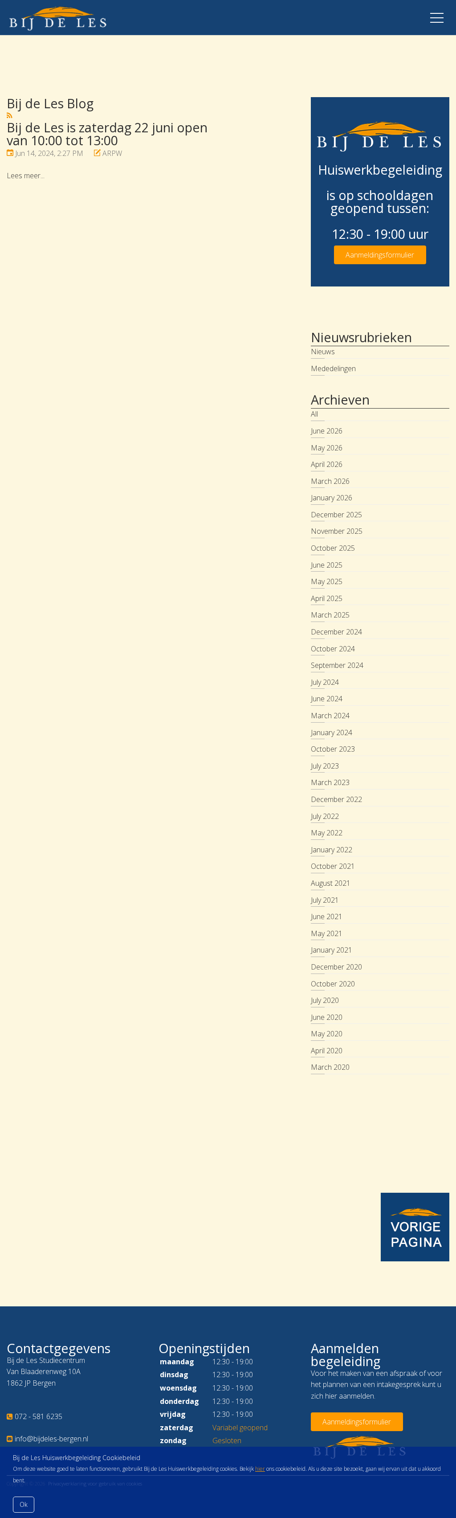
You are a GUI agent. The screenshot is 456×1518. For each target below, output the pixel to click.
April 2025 (326, 598)
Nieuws (323, 351)
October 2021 (333, 866)
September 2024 (337, 665)
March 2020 (330, 1067)
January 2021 (331, 950)
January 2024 (331, 732)
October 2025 (333, 548)
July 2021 (325, 900)
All (314, 414)
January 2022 (331, 850)
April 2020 (326, 1051)
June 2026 (326, 431)
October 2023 (333, 749)
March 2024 (330, 715)
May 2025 (326, 581)
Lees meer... (26, 175)
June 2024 (326, 699)
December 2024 (336, 632)
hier (260, 1469)
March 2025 (330, 615)
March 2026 (330, 481)
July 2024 (325, 682)
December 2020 (336, 967)
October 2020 (333, 984)
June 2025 (326, 565)
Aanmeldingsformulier (380, 255)
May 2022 (326, 833)
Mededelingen (333, 368)
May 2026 (326, 448)
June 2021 (326, 916)
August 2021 (330, 883)
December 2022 (336, 799)
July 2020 (325, 1000)
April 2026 (326, 464)
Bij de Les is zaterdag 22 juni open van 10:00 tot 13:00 (107, 134)
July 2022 (325, 816)
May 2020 (326, 1034)
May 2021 (326, 933)
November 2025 (336, 531)
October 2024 (333, 649)
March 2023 (330, 782)
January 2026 (331, 498)
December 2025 (336, 515)
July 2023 (325, 766)
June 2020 (326, 1017)
